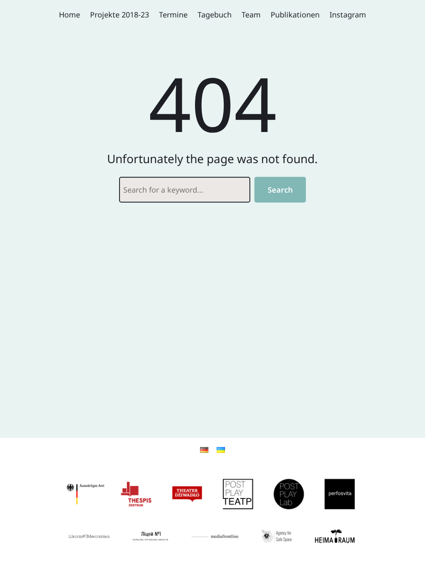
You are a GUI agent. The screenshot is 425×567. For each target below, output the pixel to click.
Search (280, 190)
